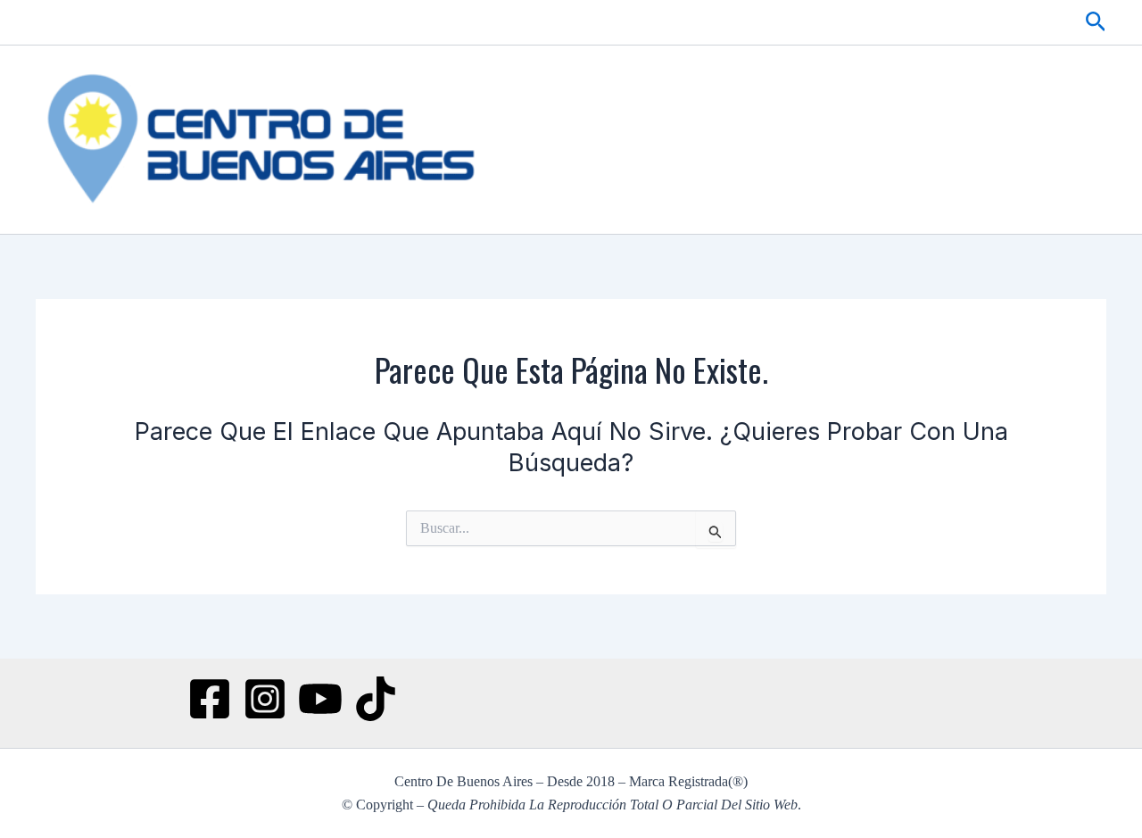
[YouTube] (320, 698)
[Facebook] (209, 698)
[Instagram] (265, 698)
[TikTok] (375, 698)
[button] (1096, 22)
